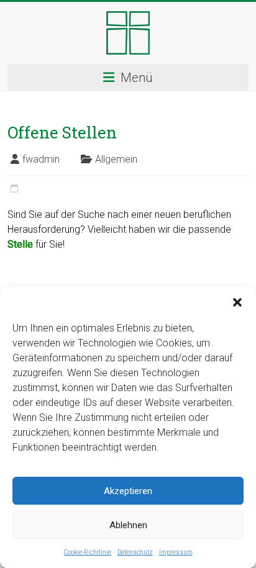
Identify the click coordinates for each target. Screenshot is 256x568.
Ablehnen (128, 525)
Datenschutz (135, 552)
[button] (237, 302)
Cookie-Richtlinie (87, 552)
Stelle (20, 244)
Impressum (176, 552)
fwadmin (41, 159)
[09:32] (14, 188)
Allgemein (116, 159)
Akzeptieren (128, 491)
